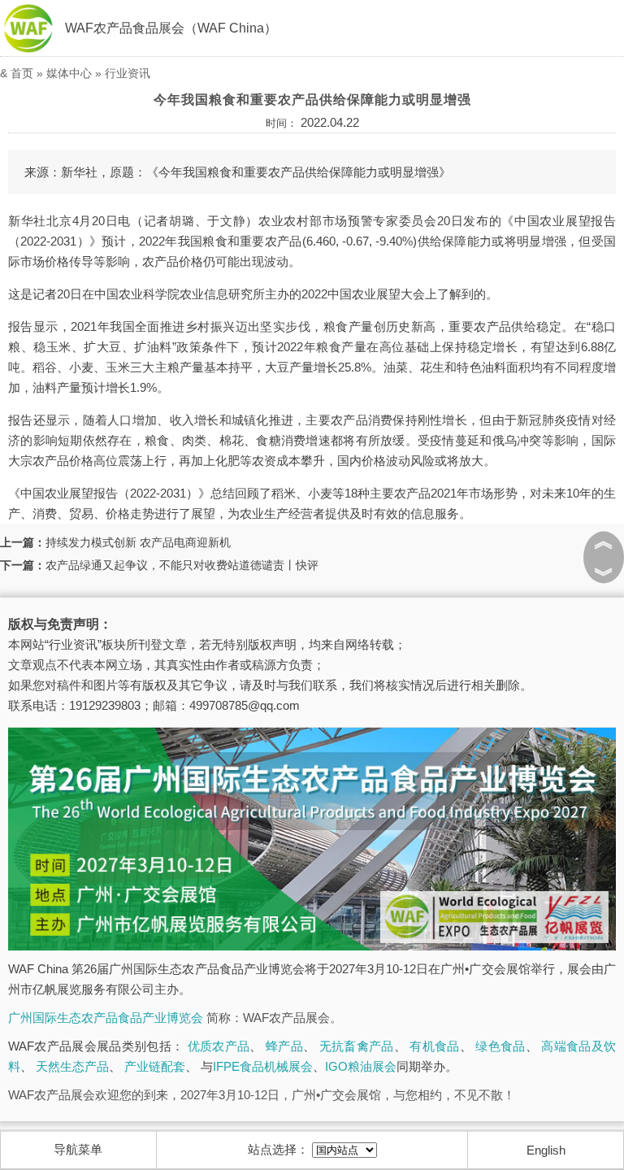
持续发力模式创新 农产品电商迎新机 (138, 542)
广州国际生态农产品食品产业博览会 (105, 1017)
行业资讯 (127, 73)
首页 (22, 73)
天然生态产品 (72, 1066)
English (546, 1150)
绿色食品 (500, 1046)
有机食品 (434, 1046)
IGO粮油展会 (360, 1066)
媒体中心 (69, 73)
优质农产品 (219, 1046)
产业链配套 (154, 1066)
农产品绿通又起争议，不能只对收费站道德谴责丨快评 (182, 565)
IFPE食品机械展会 (263, 1066)
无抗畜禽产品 (356, 1046)
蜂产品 (284, 1046)
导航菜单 (78, 1149)
